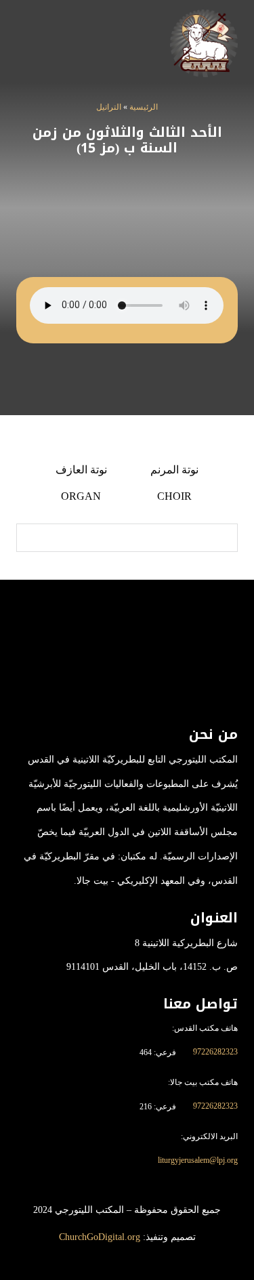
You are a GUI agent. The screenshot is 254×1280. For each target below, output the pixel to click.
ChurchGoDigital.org (99, 1237)
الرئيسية (143, 107)
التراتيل (108, 107)
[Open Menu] (25, 43)
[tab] (174, 483)
